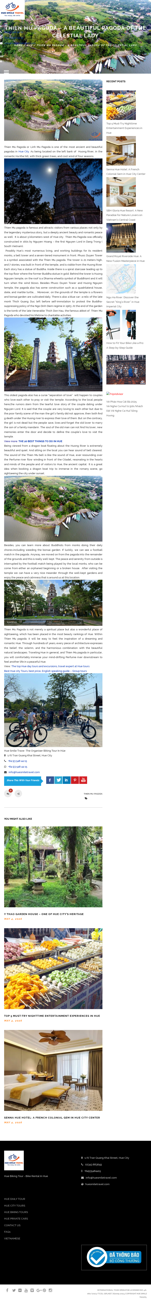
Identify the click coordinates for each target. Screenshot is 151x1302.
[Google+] (37, 1290)
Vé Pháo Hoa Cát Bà (118, 401)
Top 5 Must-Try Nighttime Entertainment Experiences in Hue (52, 1015)
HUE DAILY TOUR (14, 1198)
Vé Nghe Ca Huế (116, 406)
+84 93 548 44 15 (13, 32)
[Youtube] (1, 60)
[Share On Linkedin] (67, 780)
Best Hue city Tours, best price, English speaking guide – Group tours (45, 671)
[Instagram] (49, 1290)
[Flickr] (18, 1290)
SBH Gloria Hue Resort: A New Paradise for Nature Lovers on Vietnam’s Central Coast (124, 215)
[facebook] (50, 780)
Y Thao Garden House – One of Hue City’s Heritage (44, 914)
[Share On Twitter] (58, 780)
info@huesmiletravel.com (20, 43)
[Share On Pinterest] (75, 780)
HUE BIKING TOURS (16, 1212)
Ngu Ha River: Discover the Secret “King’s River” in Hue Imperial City (122, 302)
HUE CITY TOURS (14, 1205)
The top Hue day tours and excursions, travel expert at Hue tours (50, 666)
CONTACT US (12, 1225)
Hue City (23, 151)
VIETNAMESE (12, 1238)
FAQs (7, 1231)
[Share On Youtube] (83, 780)
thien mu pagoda (93, 794)
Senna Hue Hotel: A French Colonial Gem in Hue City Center (52, 1117)
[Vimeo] (30, 1290)
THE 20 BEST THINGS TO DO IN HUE (40, 441)
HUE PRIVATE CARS (16, 1218)
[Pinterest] (43, 1290)
